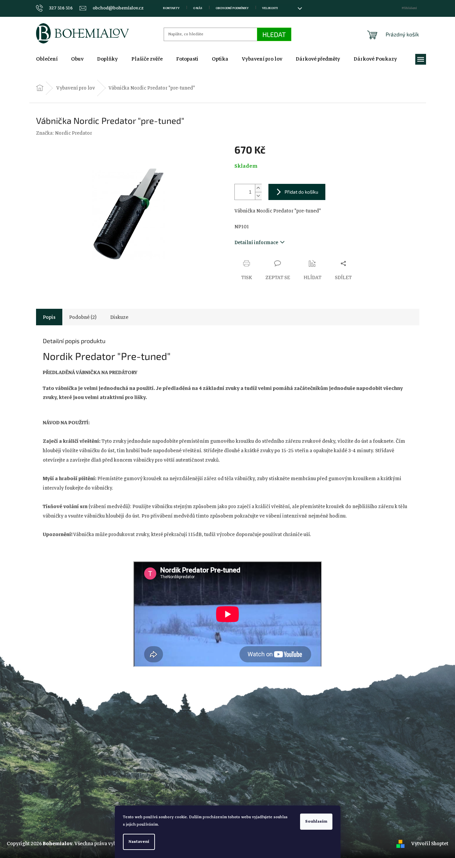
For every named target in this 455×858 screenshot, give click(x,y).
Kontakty (171, 8)
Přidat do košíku (301, 192)
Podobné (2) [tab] (83, 317)
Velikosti (270, 8)
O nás (197, 8)
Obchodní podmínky (232, 8)
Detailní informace (256, 242)
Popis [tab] (49, 317)
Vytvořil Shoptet (429, 843)
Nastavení (139, 841)
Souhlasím (316, 821)
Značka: (64, 133)
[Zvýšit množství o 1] (258, 188)
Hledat (274, 34)
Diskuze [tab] (119, 317)
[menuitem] (46, 59)
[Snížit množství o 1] (258, 196)
